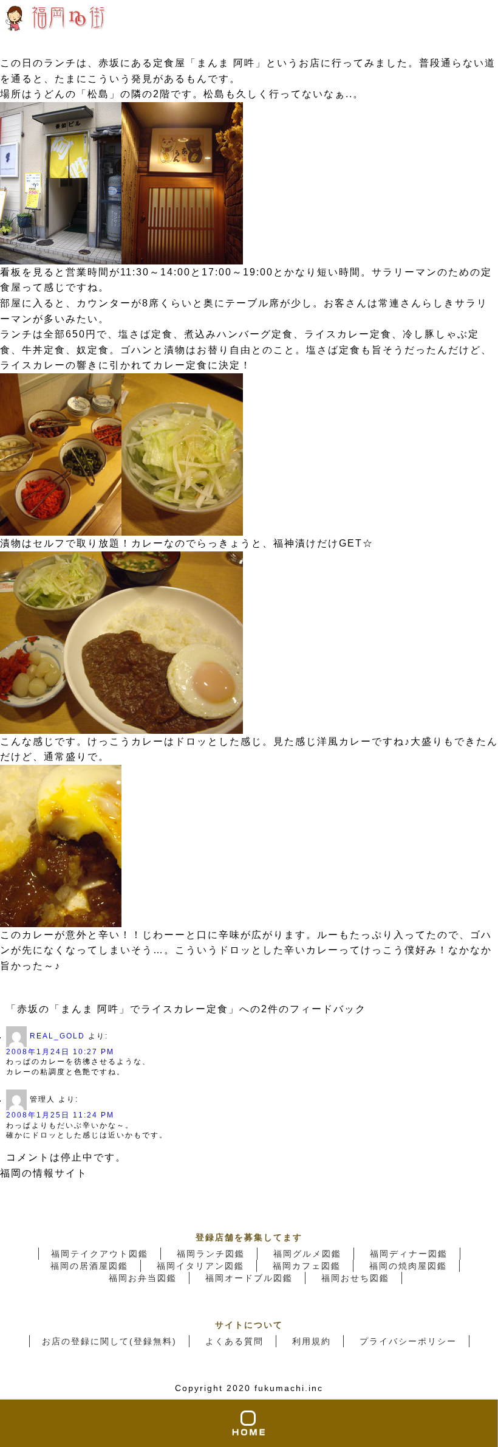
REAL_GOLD (57, 1036)
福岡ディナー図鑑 (409, 1254)
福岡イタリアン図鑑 (200, 1266)
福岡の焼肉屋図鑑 (408, 1266)
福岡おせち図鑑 (355, 1278)
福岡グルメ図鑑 (307, 1254)
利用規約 (311, 1341)
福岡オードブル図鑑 (249, 1278)
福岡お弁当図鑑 (143, 1278)
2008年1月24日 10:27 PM (60, 1052)
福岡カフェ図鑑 (307, 1266)
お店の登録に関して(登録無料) (109, 1341)
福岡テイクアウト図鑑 (99, 1254)
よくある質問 (234, 1341)
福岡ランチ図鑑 (211, 1254)
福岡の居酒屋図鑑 (89, 1266)
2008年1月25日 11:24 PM (60, 1115)
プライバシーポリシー (408, 1341)
